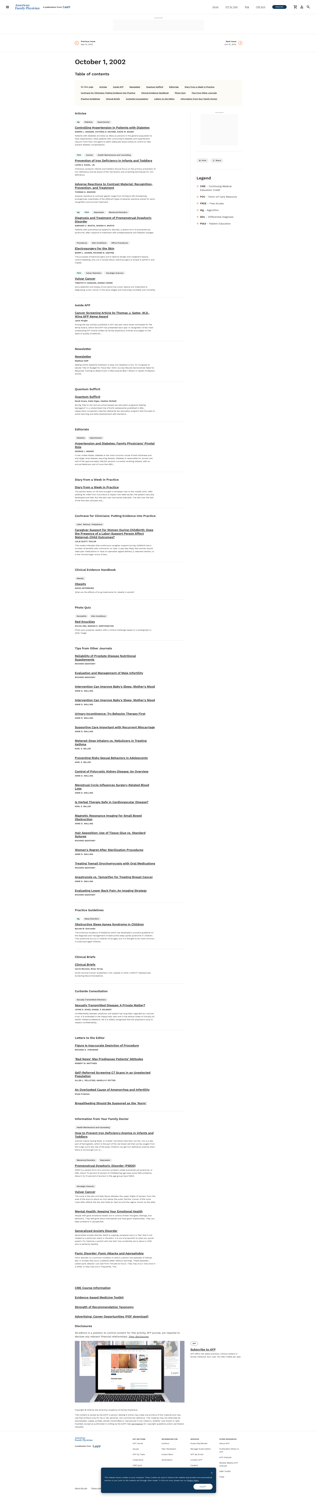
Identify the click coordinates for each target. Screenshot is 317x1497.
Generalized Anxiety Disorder (96, 1231)
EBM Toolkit (225, 1471)
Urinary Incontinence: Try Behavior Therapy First (110, 713)
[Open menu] (7, 7)
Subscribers (167, 1454)
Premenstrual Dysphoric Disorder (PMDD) (105, 1165)
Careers (194, 1465)
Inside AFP (118, 87)
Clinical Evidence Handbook (155, 93)
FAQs (221, 1477)
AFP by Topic (231, 7)
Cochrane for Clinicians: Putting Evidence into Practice (108, 93)
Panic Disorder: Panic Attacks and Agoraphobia (109, 1253)
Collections (138, 1460)
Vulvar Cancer (85, 278)
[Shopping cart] (295, 7)
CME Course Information (93, 1288)
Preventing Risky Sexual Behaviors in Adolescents (111, 758)
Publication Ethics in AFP (229, 1450)
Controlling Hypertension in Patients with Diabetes (112, 127)
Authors (165, 1443)
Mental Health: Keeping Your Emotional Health (109, 1211)
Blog (247, 7)
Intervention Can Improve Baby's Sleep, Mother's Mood (115, 686)
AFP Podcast (225, 1457)
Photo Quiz (180, 93)
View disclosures (139, 1336)
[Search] (308, 7)
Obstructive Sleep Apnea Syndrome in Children (109, 924)
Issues (215, 7)
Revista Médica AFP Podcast (228, 1464)
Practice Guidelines (90, 99)
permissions (137, 1424)
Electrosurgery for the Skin (94, 248)
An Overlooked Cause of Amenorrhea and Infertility (112, 1089)
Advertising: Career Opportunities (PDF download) (111, 1316)
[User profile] (302, 7)
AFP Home (138, 1443)
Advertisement (158, 18)
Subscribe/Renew (198, 1443)
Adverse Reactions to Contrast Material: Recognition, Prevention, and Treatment (114, 185)
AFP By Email (196, 1454)
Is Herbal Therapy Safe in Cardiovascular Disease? (111, 802)
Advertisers (167, 1460)
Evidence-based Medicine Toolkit (99, 1297)
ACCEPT (203, 1487)
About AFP (224, 1443)
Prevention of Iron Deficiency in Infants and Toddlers (113, 160)
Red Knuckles (85, 621)
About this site (81, 1488)
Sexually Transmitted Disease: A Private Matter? (110, 1005)
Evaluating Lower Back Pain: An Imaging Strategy (111, 890)
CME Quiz (260, 7)
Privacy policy (97, 1488)
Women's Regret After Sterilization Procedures (109, 850)
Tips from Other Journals (204, 93)
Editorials (174, 87)
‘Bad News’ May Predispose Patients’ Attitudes (109, 1059)
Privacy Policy (193, 1480)
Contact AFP (196, 1460)
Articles (103, 87)
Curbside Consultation (137, 99)
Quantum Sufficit (154, 87)
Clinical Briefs (113, 99)
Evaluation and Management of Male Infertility (109, 673)
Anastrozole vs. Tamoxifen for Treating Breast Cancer (114, 877)
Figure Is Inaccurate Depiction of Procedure (107, 1045)
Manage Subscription (200, 1449)
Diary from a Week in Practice (199, 87)
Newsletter (134, 87)
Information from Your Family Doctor (199, 99)
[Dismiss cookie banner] (212, 1472)
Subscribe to (202, 1349)
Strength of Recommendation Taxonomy (104, 1307)
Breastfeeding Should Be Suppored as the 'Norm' (110, 1103)
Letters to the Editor (164, 99)
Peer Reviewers (169, 1449)
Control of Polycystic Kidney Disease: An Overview (111, 771)
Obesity (80, 584)
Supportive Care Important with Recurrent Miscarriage (115, 727)
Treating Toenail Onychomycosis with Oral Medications (115, 863)
